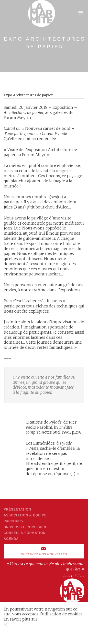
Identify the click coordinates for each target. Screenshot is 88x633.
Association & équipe (25, 515)
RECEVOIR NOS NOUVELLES (44, 554)
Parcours (13, 521)
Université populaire (25, 527)
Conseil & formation (24, 533)
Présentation (17, 509)
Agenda (11, 539)
